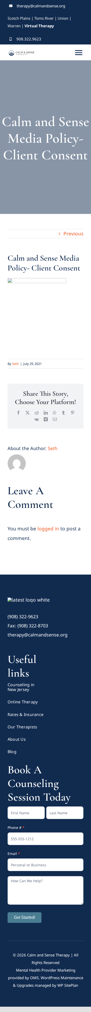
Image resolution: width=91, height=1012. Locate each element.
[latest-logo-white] (29, 600)
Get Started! (24, 917)
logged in (48, 528)
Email (14, 853)
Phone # (16, 827)
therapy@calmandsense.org (41, 5)
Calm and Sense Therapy (48, 954)
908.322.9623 (28, 38)
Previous (73, 233)
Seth (15, 363)
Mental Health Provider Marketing (45, 970)
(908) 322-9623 (23, 616)
